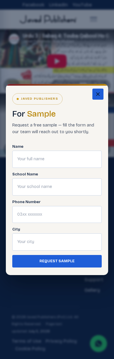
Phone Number (26, 202)
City (16, 229)
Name (17, 147)
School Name (25, 174)
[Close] (97, 94)
